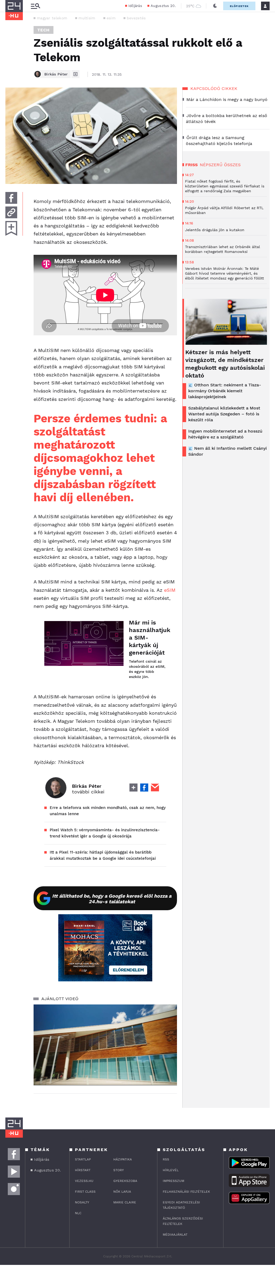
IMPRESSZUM (173, 1181)
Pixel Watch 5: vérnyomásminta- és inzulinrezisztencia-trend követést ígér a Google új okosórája (105, 833)
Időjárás (135, 6)
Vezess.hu (84, 1181)
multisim (86, 18)
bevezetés (136, 18)
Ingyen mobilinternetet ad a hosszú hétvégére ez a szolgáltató (225, 434)
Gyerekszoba (125, 1181)
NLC (78, 1213)
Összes (232, 164)
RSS (166, 1159)
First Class (85, 1191)
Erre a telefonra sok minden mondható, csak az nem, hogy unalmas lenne (108, 810)
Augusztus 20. (163, 6)
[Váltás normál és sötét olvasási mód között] (215, 6)
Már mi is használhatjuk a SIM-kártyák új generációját (147, 637)
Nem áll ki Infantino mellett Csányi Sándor (227, 451)
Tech (43, 29)
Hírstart (83, 1170)
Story (118, 1170)
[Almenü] (35, 6)
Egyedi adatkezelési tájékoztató (181, 1205)
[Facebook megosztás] (11, 198)
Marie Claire (124, 1202)
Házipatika (122, 1159)
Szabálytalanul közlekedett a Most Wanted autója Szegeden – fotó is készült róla (224, 413)
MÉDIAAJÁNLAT (175, 1234)
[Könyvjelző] (11, 228)
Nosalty (82, 1202)
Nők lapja (122, 1191)
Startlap (83, 1159)
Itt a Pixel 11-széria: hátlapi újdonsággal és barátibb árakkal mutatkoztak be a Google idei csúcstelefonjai (103, 855)
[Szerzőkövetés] (75, 74)
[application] (105, 1044)
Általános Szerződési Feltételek (183, 1221)
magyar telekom (52, 18)
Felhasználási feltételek (186, 1191)
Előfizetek (239, 6)
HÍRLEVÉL (171, 1170)
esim (111, 18)
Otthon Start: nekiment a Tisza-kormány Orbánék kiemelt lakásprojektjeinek (224, 390)
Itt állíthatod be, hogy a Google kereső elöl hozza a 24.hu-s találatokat (111, 898)
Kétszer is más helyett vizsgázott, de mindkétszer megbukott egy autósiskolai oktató (225, 364)
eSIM (169, 590)
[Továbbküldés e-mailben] (11, 212)
